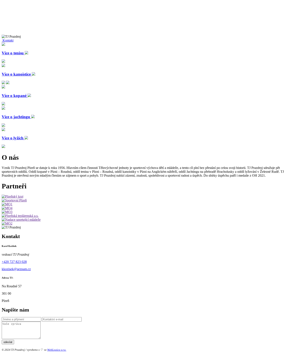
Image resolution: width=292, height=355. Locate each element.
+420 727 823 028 (14, 262)
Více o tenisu (13, 53)
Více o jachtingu (16, 117)
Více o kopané (15, 95)
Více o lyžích (13, 138)
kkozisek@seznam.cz (16, 269)
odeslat (7, 342)
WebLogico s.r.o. (56, 349)
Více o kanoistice (17, 74)
